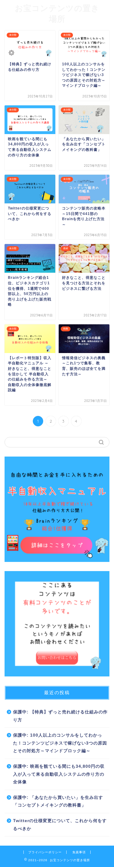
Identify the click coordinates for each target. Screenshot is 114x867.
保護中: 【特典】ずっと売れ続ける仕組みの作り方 (60, 716)
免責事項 (79, 852)
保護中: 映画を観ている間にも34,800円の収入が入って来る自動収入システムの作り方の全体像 (59, 774)
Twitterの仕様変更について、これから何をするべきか (60, 824)
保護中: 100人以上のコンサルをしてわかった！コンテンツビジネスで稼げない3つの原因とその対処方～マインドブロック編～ (60, 743)
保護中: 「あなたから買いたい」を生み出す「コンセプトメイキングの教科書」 (58, 801)
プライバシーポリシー (45, 852)
